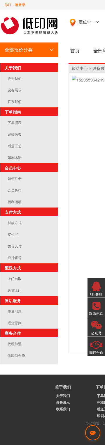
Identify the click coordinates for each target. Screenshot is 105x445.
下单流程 (15, 122)
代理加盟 (15, 343)
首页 (75, 50)
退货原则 (15, 322)
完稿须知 (15, 134)
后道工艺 (15, 145)
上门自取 (15, 278)
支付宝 (13, 234)
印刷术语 (15, 157)
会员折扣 (15, 189)
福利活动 (15, 201)
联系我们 (15, 101)
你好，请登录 (14, 5)
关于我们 (15, 78)
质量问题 (15, 311)
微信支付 (15, 245)
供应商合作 (16, 355)
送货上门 (15, 290)
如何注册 (15, 178)
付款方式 (15, 222)
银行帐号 (15, 257)
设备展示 (15, 89)
